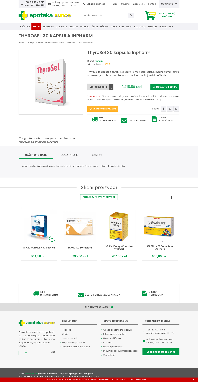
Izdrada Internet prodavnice (31, 376)
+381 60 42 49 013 (155, 329)
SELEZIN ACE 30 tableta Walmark (159, 247)
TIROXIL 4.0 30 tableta (79, 247)
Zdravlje (61, 26)
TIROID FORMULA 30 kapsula (39, 247)
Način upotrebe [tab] (36, 155)
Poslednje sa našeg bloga (76, 346)
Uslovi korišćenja (166, 119)
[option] (39, 234)
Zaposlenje (139, 3)
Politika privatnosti (113, 346)
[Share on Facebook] (163, 109)
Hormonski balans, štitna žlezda (50, 42)
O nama (125, 3)
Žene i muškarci (100, 26)
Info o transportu (108, 119)
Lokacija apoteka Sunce (161, 351)
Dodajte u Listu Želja (104, 108)
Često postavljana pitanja (102, 295)
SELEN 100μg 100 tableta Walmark (119, 247)
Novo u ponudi (69, 338)
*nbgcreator (76, 373)
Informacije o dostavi (114, 334)
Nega (129, 26)
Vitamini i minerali (79, 26)
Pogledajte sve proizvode (99, 197)
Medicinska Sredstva (160, 26)
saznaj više (141, 380)
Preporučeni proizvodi (73, 342)
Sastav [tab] (97, 155)
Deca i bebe (117, 26)
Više (53, 351)
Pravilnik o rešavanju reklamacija (120, 350)
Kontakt (152, 3)
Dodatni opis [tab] (69, 155)
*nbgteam (88, 373)
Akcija (36, 26)
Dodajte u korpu (166, 86)
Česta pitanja (137, 120)
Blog (115, 3)
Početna (25, 26)
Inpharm (99, 60)
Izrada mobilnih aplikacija (67, 376)
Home (21, 42)
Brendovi (48, 26)
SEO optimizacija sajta (90, 376)
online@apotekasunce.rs (159, 339)
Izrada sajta (49, 376)
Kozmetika (140, 26)
